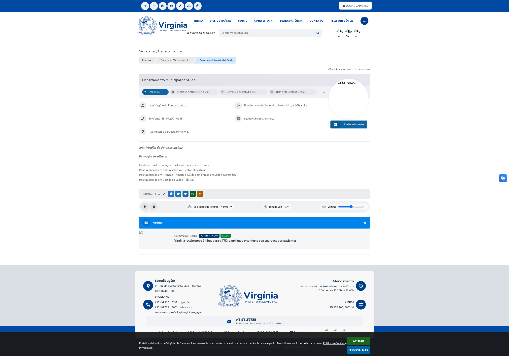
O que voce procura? (201, 33)
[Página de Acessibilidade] (198, 6)
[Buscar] (318, 33)
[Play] (145, 207)
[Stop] (154, 207)
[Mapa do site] (189, 6)
